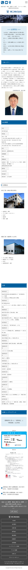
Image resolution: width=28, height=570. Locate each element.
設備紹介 (14, 539)
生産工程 (14, 528)
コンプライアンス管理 (14, 546)
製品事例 (14, 535)
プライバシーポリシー (14, 557)
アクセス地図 (14, 550)
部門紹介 (14, 531)
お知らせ (14, 553)
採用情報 (14, 542)
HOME (14, 520)
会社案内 (14, 524)
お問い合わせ (14, 511)
